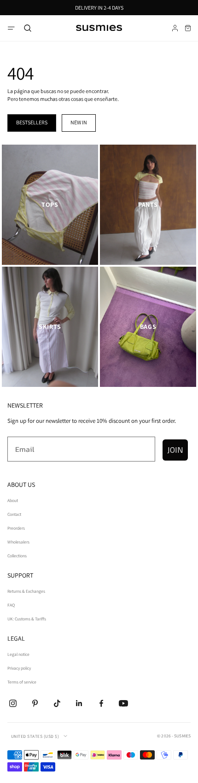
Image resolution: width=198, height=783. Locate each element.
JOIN (175, 450)
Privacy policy (19, 668)
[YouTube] (123, 703)
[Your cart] (188, 28)
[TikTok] (57, 703)
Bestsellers (31, 122)
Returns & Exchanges (26, 591)
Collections (17, 556)
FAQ (11, 605)
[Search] (27, 28)
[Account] (175, 28)
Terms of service (21, 682)
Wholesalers (18, 542)
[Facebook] (101, 703)
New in (78, 122)
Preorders (16, 528)
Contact (14, 514)
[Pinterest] (35, 703)
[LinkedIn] (79, 703)
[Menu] (11, 28)
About (12, 500)
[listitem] (50, 205)
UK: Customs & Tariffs (26, 619)
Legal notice (18, 654)
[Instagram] (12, 703)
